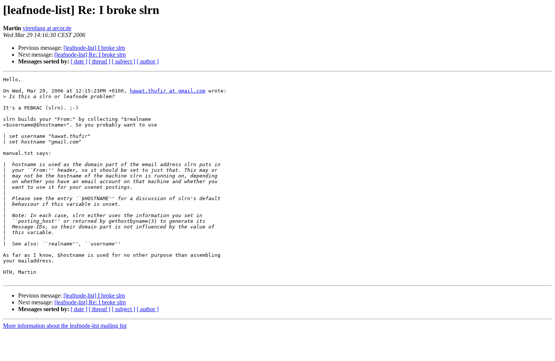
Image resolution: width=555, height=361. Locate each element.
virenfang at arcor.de (47, 28)
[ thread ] (99, 61)
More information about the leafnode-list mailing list (64, 325)
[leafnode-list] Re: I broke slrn (90, 54)
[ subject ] (123, 61)
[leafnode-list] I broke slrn (94, 48)
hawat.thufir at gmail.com (167, 91)
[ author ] (148, 61)
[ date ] (79, 61)
